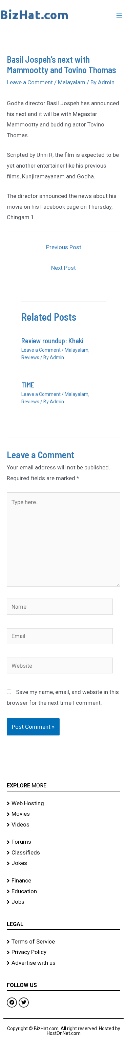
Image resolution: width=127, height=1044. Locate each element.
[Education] (63, 891)
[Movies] (63, 814)
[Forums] (63, 842)
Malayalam (71, 82)
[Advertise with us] (63, 963)
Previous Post (63, 247)
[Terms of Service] (63, 941)
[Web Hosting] (63, 803)
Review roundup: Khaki (52, 341)
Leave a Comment (30, 82)
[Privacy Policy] (63, 952)
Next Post (63, 267)
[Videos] (63, 824)
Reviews (30, 357)
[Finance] (63, 880)
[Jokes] (63, 863)
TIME (27, 385)
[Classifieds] (63, 852)
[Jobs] (63, 902)
